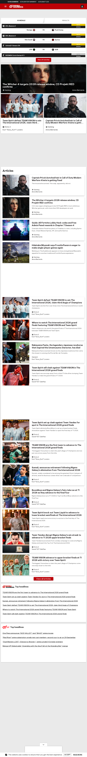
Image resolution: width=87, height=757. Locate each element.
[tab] (21, 20)
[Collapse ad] (43, 744)
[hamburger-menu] (5, 6)
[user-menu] (82, 6)
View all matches (43, 60)
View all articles (43, 578)
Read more (77, 755)
